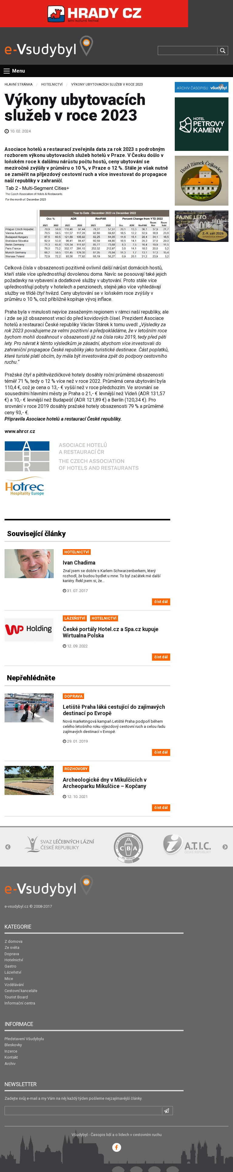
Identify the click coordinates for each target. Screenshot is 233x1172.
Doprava (12, 954)
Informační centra (20, 1003)
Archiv (10, 1063)
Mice (9, 978)
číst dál (161, 601)
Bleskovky (13, 1045)
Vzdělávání (14, 984)
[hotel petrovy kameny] (201, 123)
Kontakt (11, 1057)
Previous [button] (8, 847)
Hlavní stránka (18, 84)
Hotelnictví (51, 84)
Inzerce (11, 1051)
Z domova (13, 941)
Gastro (10, 966)
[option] (59, 844)
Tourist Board (16, 997)
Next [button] (225, 847)
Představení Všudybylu (24, 1039)
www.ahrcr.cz (20, 431)
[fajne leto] (201, 226)
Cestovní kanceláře (21, 990)
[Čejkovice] (201, 180)
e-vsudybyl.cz (17, 906)
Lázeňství (13, 972)
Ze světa (12, 947)
